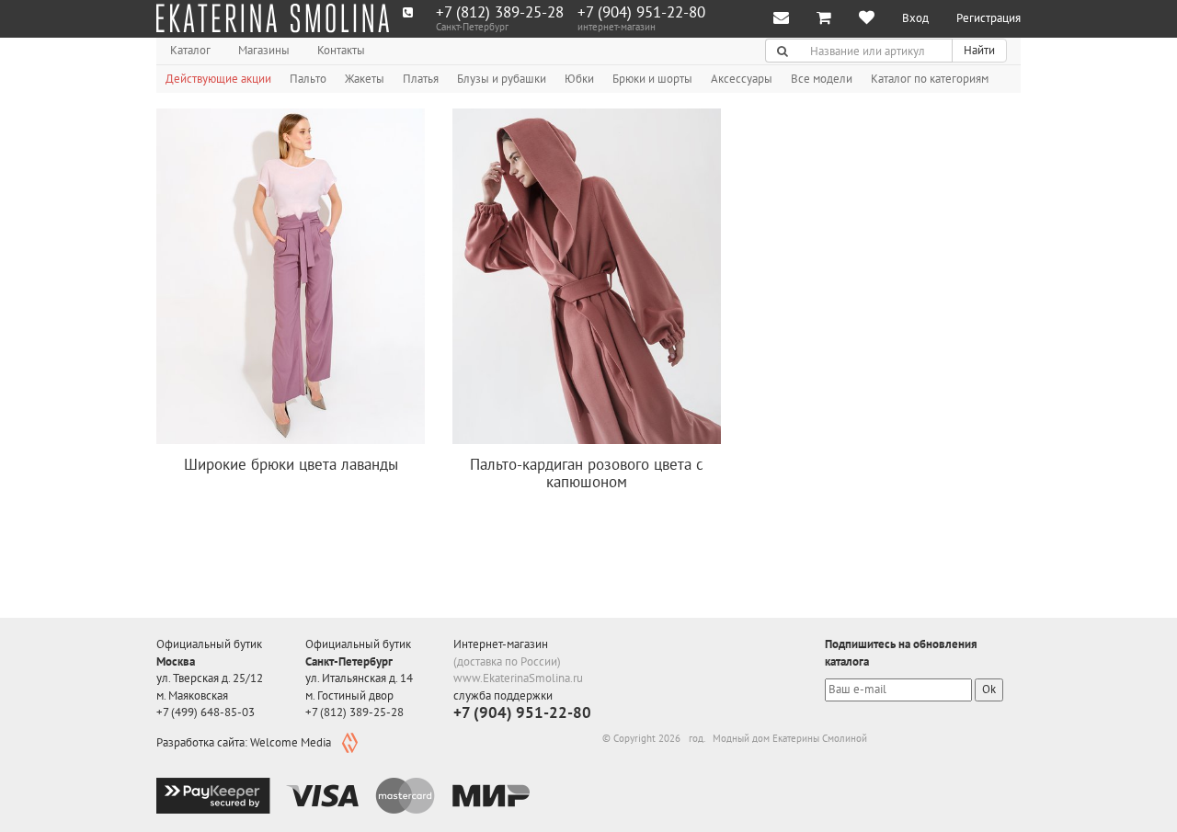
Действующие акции (218, 78)
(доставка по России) (507, 661)
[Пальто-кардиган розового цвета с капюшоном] (586, 276)
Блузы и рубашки (501, 78)
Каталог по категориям (929, 78)
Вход (915, 18)
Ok (989, 689)
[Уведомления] (781, 19)
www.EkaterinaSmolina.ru (518, 678)
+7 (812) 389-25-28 (500, 12)
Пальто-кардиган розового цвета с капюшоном (586, 473)
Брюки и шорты (652, 78)
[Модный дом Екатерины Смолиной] (273, 18)
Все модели (821, 78)
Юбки (579, 78)
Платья (421, 78)
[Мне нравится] (866, 19)
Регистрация (988, 18)
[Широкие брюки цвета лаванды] (290, 276)
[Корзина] (824, 19)
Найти (979, 50)
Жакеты (364, 78)
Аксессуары (741, 78)
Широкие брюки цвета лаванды (291, 464)
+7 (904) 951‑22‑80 (641, 12)
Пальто (308, 78)
